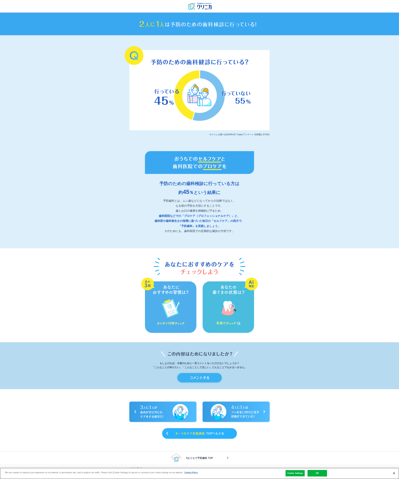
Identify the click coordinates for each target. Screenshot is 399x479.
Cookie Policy (191, 472)
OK (317, 473)
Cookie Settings (295, 473)
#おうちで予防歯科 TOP (199, 458)
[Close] (394, 473)
